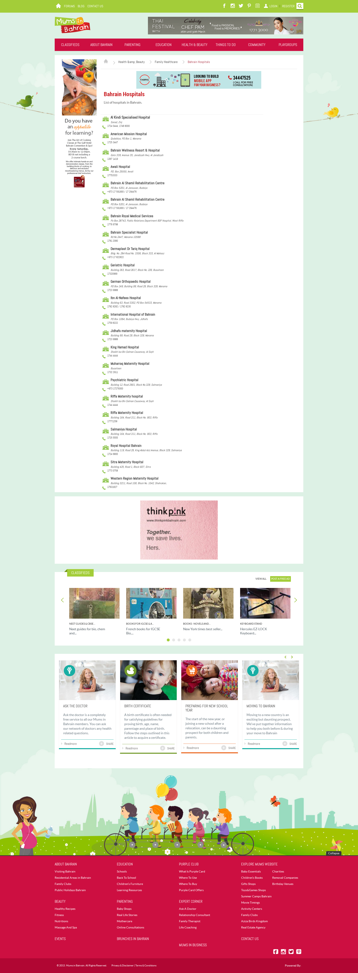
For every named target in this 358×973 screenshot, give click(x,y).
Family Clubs (63, 884)
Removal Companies (285, 877)
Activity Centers (251, 908)
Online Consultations (130, 927)
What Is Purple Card (192, 871)
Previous (63, 600)
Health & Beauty (194, 44)
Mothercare (124, 921)
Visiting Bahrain (65, 871)
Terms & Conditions (145, 965)
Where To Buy (188, 884)
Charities (278, 871)
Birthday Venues (282, 884)
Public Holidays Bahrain (70, 890)
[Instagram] (232, 6)
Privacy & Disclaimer (122, 965)
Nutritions (61, 921)
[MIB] (72, 25)
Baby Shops (124, 908)
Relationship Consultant (194, 915)
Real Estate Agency (253, 927)
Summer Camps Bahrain (256, 896)
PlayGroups (288, 44)
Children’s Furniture (130, 884)
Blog (81, 6)
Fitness (59, 915)
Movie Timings (250, 902)
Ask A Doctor (187, 908)
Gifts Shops (248, 884)
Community (256, 44)
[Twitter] (241, 6)
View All (260, 578)
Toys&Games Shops (253, 890)
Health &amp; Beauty (131, 62)
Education (164, 44)
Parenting (132, 44)
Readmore (70, 744)
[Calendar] (257, 6)
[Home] (58, 6)
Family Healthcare (166, 62)
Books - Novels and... (197, 623)
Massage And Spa (66, 927)
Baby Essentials (251, 871)
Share (110, 744)
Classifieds (70, 44)
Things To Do (226, 44)
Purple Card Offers (191, 890)
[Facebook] (224, 6)
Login (273, 6)
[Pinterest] (249, 6)
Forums (69, 6)
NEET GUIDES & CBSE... (82, 623)
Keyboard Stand (251, 623)
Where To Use (188, 877)
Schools (122, 871)
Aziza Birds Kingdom (254, 921)
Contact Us (95, 6)
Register (288, 6)
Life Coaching (188, 927)
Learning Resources (129, 890)
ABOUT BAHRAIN (101, 44)
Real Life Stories (127, 915)
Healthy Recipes (65, 908)
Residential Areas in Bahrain (73, 877)
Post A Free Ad (280, 578)
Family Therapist (189, 921)
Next (295, 600)
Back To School (126, 877)
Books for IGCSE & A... (140, 623)
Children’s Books (252, 877)
